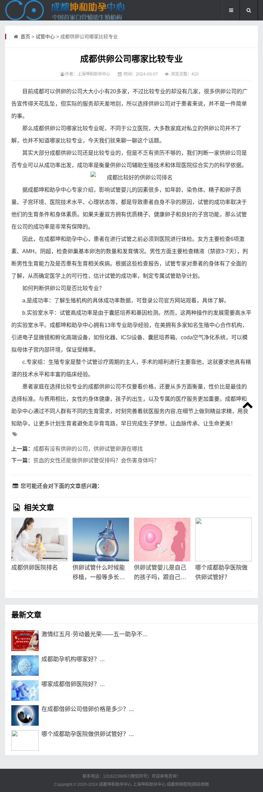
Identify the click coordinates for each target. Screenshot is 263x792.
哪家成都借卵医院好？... (73, 684)
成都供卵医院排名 (34, 567)
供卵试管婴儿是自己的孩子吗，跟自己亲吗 (160, 573)
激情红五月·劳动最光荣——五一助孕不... (94, 634)
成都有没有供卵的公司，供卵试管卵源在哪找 (88, 449)
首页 (25, 36)
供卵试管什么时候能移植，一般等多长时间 (99, 573)
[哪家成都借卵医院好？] (25, 690)
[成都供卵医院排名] (39, 539)
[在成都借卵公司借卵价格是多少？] (25, 715)
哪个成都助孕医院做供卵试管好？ (221, 572)
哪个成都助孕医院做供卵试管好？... (87, 734)
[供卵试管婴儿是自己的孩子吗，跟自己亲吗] (162, 539)
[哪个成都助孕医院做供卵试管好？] (223, 539)
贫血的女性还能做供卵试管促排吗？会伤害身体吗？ (96, 460)
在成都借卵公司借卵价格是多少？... (87, 709)
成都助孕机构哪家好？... (73, 659)
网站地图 (200, 784)
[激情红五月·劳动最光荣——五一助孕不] (25, 640)
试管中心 (45, 36)
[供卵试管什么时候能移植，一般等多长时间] (101, 539)
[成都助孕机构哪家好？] (25, 665)
